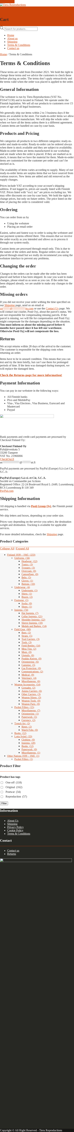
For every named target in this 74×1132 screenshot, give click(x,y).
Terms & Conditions (18, 44)
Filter (4, 803)
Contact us (13, 48)
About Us (12, 820)
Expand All (22, 548)
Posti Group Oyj (41, 506)
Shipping (12, 41)
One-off (14, 782)
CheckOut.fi (7, 459)
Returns (11, 853)
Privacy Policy (15, 827)
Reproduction (16, 796)
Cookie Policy (15, 830)
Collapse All (7, 548)
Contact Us (52, 308)
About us (12, 38)
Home (10, 35)
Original (14, 787)
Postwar (13, 791)
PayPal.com (6, 490)
